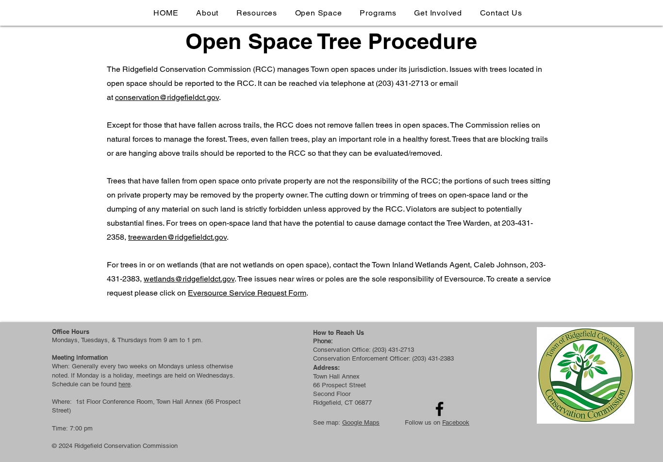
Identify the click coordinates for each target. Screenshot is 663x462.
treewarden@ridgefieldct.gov (177, 237)
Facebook (455, 422)
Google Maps (361, 422)
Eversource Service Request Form (247, 292)
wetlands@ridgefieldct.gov (189, 278)
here (124, 384)
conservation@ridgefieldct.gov (167, 97)
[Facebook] (439, 408)
